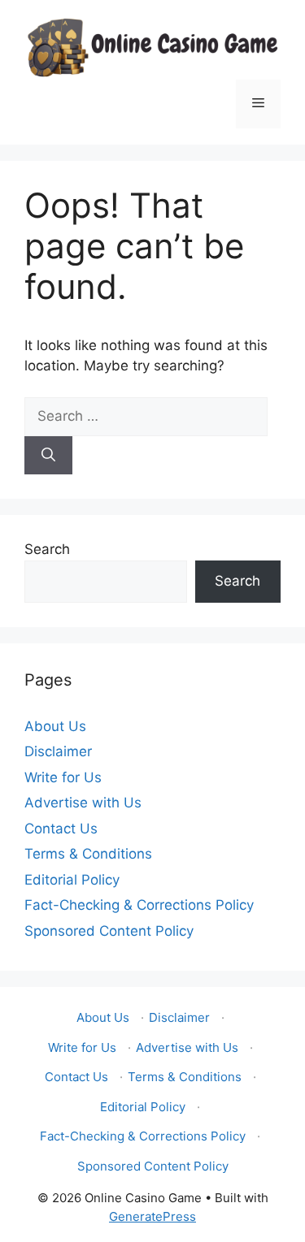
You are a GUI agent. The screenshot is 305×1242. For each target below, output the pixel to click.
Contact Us (61, 828)
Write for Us (63, 777)
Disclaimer (58, 751)
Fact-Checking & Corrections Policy (139, 905)
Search (47, 549)
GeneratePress (152, 1216)
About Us (55, 726)
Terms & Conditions (88, 854)
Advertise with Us (83, 802)
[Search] (48, 455)
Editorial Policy (72, 880)
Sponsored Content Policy (109, 931)
